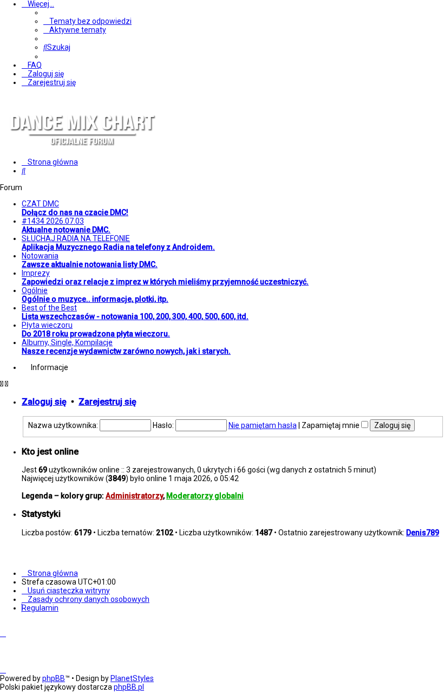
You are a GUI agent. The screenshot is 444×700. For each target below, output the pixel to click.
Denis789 (422, 532)
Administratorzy (134, 495)
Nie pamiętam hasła (262, 425)
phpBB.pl (129, 687)
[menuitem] (87, 21)
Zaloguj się (44, 402)
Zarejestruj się (107, 402)
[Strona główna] (81, 154)
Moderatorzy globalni (205, 495)
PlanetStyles (132, 678)
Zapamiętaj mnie (331, 425)
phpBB (53, 678)
